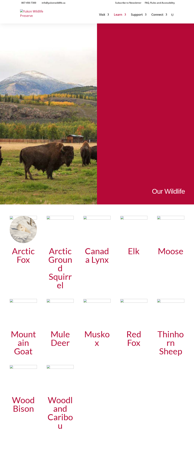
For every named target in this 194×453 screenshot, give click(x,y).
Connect (157, 15)
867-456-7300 (28, 2)
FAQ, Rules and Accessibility (160, 3)
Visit (102, 15)
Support (137, 15)
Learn (118, 15)
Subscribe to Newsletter (128, 3)
